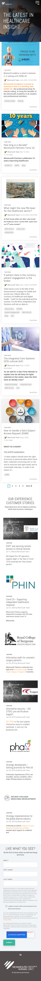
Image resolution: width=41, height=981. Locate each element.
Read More (33, 107)
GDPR (17, 165)
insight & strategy (11, 384)
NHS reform (9, 229)
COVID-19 (8, 165)
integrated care (25, 384)
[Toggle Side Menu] (37, 2)
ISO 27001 (10, 721)
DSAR (7, 475)
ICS (12, 316)
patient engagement (12, 312)
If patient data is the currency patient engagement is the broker (20, 277)
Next (28, 486)
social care (20, 229)
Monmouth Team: (13, 80)
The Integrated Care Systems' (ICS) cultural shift (19, 360)
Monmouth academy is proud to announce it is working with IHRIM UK (20, 74)
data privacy (9, 309)
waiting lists (9, 232)
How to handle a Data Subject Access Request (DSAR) (19, 432)
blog (23, 165)
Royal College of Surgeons (15, 672)
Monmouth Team (14, 152)
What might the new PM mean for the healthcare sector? (19, 209)
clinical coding (10, 101)
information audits (20, 670)
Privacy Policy (7, 920)
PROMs (19, 309)
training (20, 101)
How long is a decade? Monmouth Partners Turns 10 (19, 146)
